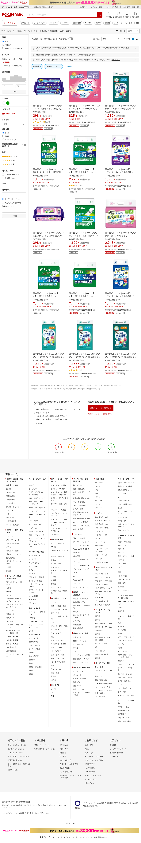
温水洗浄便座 (34, 656)
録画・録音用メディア (37, 498)
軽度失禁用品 (78, 628)
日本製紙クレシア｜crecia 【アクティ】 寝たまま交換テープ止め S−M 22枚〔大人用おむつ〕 (84, 296)
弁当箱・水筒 (78, 509)
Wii (74, 576)
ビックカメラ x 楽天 (9, 7)
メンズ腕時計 (123, 576)
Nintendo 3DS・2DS (81, 549)
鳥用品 (97, 634)
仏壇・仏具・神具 (124, 721)
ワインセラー (11, 621)
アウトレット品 (123, 707)
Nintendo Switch (79, 538)
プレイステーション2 (81, 569)
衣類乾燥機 (10, 496)
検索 (15, 92)
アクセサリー (56, 567)
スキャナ (32, 574)
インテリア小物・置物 (126, 695)
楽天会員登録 (134, 23)
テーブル (121, 644)
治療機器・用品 (79, 602)
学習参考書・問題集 (58, 644)
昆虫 (97, 647)
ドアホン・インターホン (103, 671)
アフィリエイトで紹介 (93, 775)
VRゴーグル (55, 534)
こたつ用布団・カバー (126, 688)
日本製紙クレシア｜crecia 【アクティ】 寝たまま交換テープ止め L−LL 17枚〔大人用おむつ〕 (48, 296)
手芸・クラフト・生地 (126, 556)
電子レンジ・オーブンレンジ (14, 583)
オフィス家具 (123, 692)
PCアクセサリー (35, 563)
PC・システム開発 (58, 662)
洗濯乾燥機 (10, 492)
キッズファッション (102, 574)
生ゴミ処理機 (11, 651)
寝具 (119, 623)
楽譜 (52, 622)
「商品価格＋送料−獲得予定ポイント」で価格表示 (48, 39)
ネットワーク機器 (35, 581)
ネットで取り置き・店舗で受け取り (19, 765)
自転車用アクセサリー (126, 490)
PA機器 (53, 547)
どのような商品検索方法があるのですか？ (52, 416)
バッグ (120, 608)
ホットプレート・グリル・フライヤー (14, 605)
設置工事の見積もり (15, 760)
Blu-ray (53, 689)
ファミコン (77, 584)
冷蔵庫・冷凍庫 (12, 485)
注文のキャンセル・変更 (94, 756)
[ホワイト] (4, 103)
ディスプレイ (34, 566)
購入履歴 (63, 756)
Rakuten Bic (12, 15)
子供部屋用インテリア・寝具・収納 (125, 656)
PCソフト (32, 603)
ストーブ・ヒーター (13, 540)
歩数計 (31, 663)
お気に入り (64, 749)
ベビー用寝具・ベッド (103, 588)
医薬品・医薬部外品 (80, 599)
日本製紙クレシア (8, 114)
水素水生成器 (11, 647)
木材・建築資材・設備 (103, 684)
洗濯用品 (121, 553)
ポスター (54, 680)
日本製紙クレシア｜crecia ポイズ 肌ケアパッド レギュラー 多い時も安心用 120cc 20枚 (84, 109)
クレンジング (78, 644)
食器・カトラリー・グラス (81, 493)
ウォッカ (98, 501)
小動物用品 (99, 631)
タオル (120, 567)
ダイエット (77, 675)
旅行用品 (121, 611)
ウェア (120, 508)
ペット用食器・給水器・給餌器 (102, 639)
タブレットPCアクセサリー (59, 499)
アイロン (9, 510)
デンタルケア (34, 638)
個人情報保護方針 (116, 753)
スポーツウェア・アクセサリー (126, 525)
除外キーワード (8, 206)
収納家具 (121, 661)
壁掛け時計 (122, 583)
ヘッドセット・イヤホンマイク (59, 514)
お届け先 (5, 120)
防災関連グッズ (101, 680)
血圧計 (31, 671)
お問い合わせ (90, 783)
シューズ (121, 497)
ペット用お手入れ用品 (103, 623)
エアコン (88, 23)
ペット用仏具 (100, 651)
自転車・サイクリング (126, 483)
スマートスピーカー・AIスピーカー (37, 539)
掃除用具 (121, 549)
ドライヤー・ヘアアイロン (37, 613)
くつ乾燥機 (10, 503)
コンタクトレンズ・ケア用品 (81, 616)
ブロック (98, 559)
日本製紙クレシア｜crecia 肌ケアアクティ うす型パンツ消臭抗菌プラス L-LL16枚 (48, 357)
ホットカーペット (13, 543)
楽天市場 (135, 7)
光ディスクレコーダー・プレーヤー (36, 503)
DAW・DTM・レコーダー (59, 551)
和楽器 (53, 584)
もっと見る (38, 424)
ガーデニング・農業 (102, 687)
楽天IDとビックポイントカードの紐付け (70, 777)
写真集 (53, 676)
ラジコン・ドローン (102, 535)
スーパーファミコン (80, 587)
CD (52, 693)
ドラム (53, 560)
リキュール (99, 497)
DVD (53, 696)
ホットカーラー (34, 635)
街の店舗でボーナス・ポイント (45, 750)
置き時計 (121, 587)
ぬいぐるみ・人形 (102, 517)
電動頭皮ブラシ (34, 642)
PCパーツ (32, 600)
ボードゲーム (100, 546)
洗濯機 (107, 23)
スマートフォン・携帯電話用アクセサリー (59, 493)
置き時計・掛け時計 (125, 674)
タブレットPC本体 (58, 489)
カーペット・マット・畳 (126, 669)
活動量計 (32, 660)
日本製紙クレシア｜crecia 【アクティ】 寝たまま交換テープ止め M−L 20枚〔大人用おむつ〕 (84, 172)
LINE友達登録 (90, 772)
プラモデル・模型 (102, 528)
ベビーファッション (102, 577)
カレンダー (55, 630)
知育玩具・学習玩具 (102, 520)
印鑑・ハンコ (123, 545)
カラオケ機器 (56, 587)
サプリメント (78, 671)
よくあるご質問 (96, 7)
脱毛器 (31, 631)
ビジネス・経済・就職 (59, 626)
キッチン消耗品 (79, 502)
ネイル (75, 652)
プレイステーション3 (81, 566)
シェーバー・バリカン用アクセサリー (37, 626)
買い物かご (64, 745)
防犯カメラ (99, 676)
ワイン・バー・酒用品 (81, 526)
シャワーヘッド (34, 645)
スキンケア (77, 637)
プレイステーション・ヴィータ (81, 561)
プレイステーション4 (81, 545)
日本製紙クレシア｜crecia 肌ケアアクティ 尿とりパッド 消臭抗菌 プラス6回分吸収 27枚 (120, 296)
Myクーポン (64, 760)
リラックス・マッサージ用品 (81, 694)
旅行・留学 (55, 613)
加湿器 (8, 567)
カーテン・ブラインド (126, 664)
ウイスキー (99, 483)
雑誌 (52, 637)
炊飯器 (8, 588)
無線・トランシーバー (37, 535)
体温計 (31, 674)
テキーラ (98, 508)
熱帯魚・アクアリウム (103, 627)
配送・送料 (89, 745)
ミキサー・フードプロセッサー (14, 626)
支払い (87, 749)
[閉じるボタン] (136, 49)
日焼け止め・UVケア (81, 659)
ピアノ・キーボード (58, 543)
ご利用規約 (114, 756)
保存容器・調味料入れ (81, 498)
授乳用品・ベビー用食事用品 (103, 592)
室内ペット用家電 (102, 654)
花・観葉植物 (100, 697)
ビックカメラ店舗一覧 (113, 7)
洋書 (52, 666)
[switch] (24, 145)
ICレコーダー (34, 521)
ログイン (124, 23)
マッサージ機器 (34, 649)
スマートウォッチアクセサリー (59, 524)
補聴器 (31, 653)
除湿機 (8, 571)
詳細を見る (116, 60)
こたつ (8, 547)
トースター (10, 595)
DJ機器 (53, 577)
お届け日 (5, 129)
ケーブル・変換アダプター (59, 505)
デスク (120, 648)
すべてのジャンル (8, 31)
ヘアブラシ (33, 618)
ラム (97, 494)
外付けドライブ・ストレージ (37, 585)
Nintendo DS (78, 580)
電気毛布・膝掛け (13, 551)
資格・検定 (55, 673)
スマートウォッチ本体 (59, 519)
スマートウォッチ (124, 590)
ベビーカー (99, 598)
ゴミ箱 (120, 685)
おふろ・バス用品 (102, 585)
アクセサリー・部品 (36, 531)
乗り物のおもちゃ (102, 524)
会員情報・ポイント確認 (69, 764)
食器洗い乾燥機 (12, 640)
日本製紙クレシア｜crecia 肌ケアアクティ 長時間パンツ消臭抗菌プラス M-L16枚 (120, 109)
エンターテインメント (59, 609)
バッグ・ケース (123, 501)
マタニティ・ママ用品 (103, 581)
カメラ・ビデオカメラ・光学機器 (36, 493)
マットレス (122, 626)
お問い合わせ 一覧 (71, 837)
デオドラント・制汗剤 (81, 655)
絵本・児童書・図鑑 (58, 606)
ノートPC (32, 559)
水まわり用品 (78, 529)
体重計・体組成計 (35, 667)
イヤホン (65, 23)
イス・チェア (123, 651)
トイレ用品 (122, 563)
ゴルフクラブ (123, 494)
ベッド (120, 633)
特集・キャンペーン (41, 745)
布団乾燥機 (10, 500)
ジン (97, 490)
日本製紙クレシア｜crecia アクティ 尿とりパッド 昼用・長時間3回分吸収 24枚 (49, 172)
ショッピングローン (15, 753)
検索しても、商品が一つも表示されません (52, 419)
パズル (97, 538)
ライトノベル (56, 669)
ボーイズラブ (56, 651)
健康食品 (76, 682)
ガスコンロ (10, 611)
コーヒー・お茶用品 (80, 522)
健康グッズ (77, 686)
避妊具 (75, 612)
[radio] (3, 41)
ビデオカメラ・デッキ (37, 511)
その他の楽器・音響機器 (59, 592)
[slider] (2, 82)
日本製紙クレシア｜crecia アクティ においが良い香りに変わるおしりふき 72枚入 (48, 236)
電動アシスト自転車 (125, 486)
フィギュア (99, 531)
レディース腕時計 (124, 580)
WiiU (75, 573)
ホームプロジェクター (37, 508)
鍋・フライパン (79, 485)
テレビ (116, 23)
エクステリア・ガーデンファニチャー (103, 692)
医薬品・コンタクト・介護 (27, 31)
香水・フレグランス (80, 662)
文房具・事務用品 (124, 542)
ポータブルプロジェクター (37, 545)
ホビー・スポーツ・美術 (59, 617)
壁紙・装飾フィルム (125, 677)
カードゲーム (100, 542)
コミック (54, 602)
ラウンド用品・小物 (125, 504)
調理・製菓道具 (79, 489)
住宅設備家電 (11, 521)
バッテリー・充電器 (58, 510)
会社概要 (126, 7)
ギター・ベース (57, 564)
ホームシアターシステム (37, 516)
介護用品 (76, 621)
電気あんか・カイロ (13, 554)
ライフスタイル (57, 633)
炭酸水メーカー (12, 637)
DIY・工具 (99, 667)
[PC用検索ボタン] (99, 15)
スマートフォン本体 (58, 485)
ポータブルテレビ (35, 524)
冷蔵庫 (98, 23)
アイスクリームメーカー (14, 655)
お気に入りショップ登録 (94, 760)
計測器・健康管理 (79, 679)
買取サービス (13, 770)
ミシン (8, 514)
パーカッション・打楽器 (59, 572)
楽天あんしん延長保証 (16, 749)
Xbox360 (76, 556)
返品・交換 (89, 753)
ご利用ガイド (84, 7)
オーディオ (33, 489)
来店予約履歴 (65, 768)
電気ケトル (10, 618)
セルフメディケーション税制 (13, 813)
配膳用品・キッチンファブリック (81, 513)
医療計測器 (77, 625)
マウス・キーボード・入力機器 (37, 591)
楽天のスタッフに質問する (100, 408)
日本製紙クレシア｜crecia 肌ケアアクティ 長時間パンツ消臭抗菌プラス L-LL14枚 (120, 357)
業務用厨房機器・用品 (81, 518)
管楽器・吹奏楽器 (57, 556)
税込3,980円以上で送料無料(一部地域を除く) (36, 7)
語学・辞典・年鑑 (57, 655)
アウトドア (122, 521)
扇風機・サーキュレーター (14, 562)
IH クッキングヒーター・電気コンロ (14, 631)
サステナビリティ (86, 837)
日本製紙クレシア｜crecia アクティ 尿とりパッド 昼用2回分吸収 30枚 (85, 236)
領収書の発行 (90, 764)
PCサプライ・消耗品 (36, 577)
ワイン (97, 486)
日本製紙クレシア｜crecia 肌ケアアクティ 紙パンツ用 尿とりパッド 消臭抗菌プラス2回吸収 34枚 (120, 236)
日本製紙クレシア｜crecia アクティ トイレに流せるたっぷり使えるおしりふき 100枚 (49, 109)
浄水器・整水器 (12, 644)
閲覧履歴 (63, 753)
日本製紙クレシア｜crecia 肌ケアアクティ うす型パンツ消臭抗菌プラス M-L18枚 (84, 357)
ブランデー (99, 504)
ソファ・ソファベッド (126, 637)
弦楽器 (53, 580)
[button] (4, 78)
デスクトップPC (35, 556)
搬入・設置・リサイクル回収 (18, 756)
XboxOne (76, 553)
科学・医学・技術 (57, 658)
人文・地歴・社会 (57, 640)
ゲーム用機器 (34, 596)
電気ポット (10, 614)
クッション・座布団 (125, 641)
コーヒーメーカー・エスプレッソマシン (14, 600)
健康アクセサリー (79, 689)
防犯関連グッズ (123, 710)
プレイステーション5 (81, 542)
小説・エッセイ (57, 648)
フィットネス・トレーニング (126, 512)
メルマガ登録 (90, 768)
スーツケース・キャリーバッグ (126, 603)
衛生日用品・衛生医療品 (81, 607)
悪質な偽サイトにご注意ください (37, 813)
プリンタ (32, 570)
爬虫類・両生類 (101, 644)
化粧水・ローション (80, 641)
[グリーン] (8, 103)
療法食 (97, 658)
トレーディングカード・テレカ (102, 550)
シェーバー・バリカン (37, 622)
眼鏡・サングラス (124, 530)
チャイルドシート (102, 601)
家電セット (25, 23)
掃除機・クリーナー (13, 507)
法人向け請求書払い (67, 772)
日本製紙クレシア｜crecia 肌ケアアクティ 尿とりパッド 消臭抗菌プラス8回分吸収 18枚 (120, 172)
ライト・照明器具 (13, 525)
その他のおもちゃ (102, 562)
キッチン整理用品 (79, 505)
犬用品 (97, 620)
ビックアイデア (39, 23)
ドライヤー (53, 23)
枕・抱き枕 (122, 630)
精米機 (8, 592)
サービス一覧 (57, 837)
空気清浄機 (77, 23)
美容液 (75, 648)
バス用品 (121, 560)
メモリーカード (34, 528)
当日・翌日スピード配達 (17, 745)
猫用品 (97, 616)
